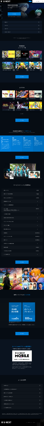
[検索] (27, 1)
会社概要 (29, 422)
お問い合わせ (34, 422)
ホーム (27, 422)
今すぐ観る (37, 1)
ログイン (30, 1)
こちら (20, 16)
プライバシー (31, 422)
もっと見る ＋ (22, 113)
